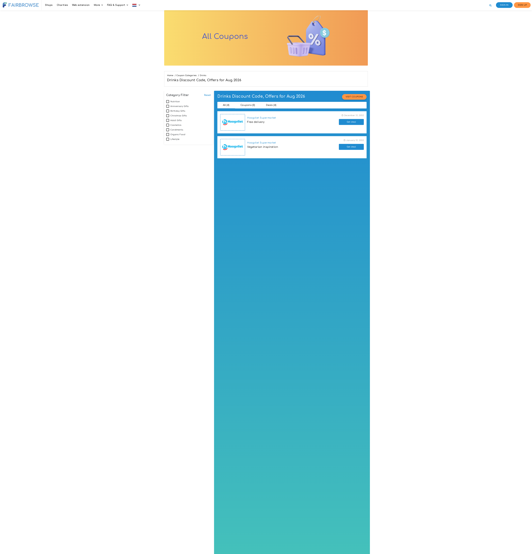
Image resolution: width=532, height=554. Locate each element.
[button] (136, 5)
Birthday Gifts (177, 111)
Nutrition (175, 102)
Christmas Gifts (178, 116)
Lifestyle (175, 139)
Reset (207, 95)
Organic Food (177, 135)
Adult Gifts (176, 120)
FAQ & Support (116, 5)
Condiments (176, 130)
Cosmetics (175, 125)
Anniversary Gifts (179, 106)
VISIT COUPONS (354, 97)
